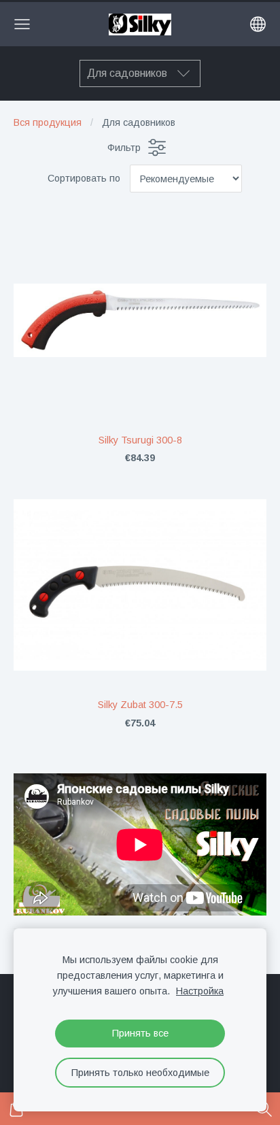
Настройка (200, 991)
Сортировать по (84, 178)
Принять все (140, 1033)
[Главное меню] (22, 24)
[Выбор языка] (258, 24)
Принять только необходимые (140, 1072)
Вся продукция (48, 122)
